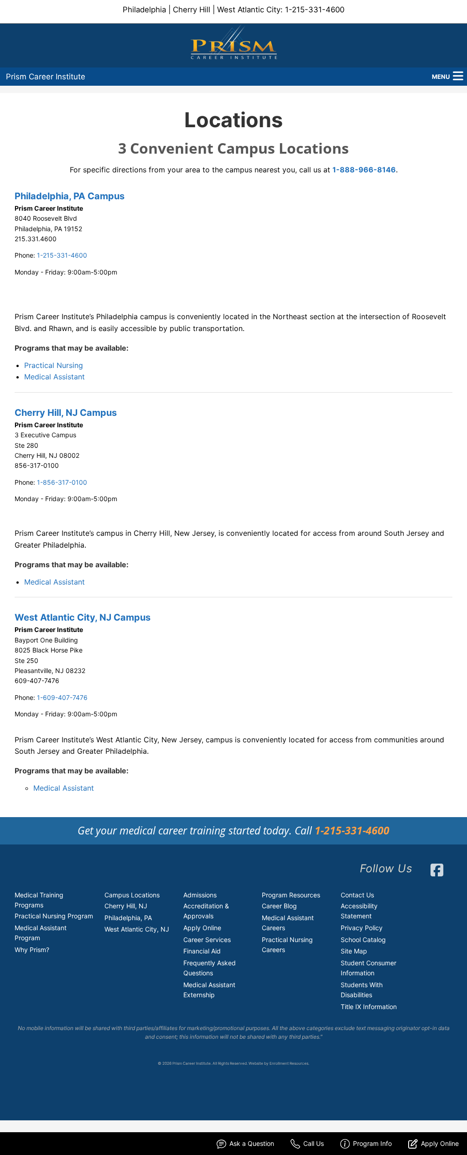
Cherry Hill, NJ (125, 906)
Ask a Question (251, 1143)
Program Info (372, 1143)
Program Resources (291, 895)
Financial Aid (202, 951)
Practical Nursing (53, 365)
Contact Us (357, 895)
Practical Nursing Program (54, 916)
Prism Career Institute (45, 76)
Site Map (354, 951)
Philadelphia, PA (128, 918)
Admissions (200, 895)
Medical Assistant (54, 376)
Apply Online (202, 928)
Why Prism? (32, 949)
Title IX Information (369, 1006)
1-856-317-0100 (62, 482)
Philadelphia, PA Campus (70, 196)
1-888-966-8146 (364, 169)
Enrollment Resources (289, 1063)
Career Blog (279, 906)
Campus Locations (132, 895)
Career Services (207, 939)
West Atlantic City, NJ (136, 929)
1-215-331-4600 (314, 9)
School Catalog (363, 939)
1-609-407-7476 (62, 697)
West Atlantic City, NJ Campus (82, 617)
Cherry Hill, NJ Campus (66, 412)
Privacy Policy (362, 928)
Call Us (313, 1143)
